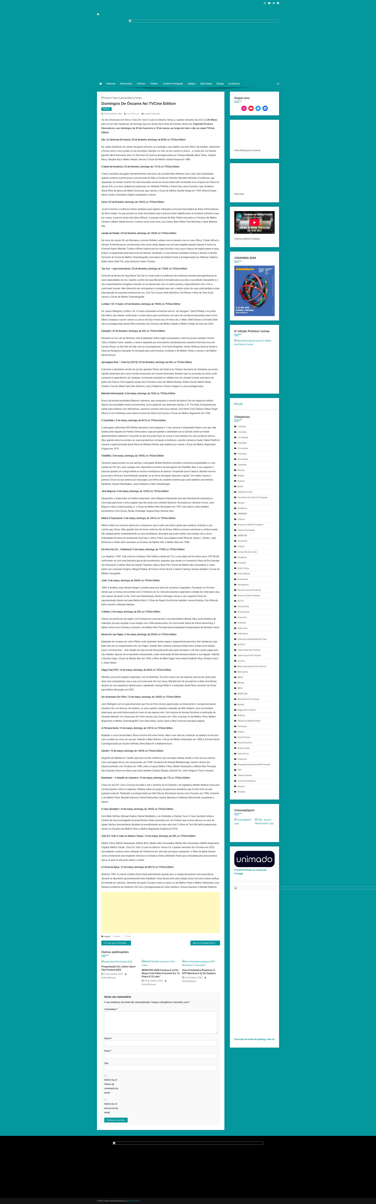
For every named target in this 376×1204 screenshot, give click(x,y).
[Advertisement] (160, 912)
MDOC (240, 677)
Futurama (242, 617)
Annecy (241, 470)
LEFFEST (241, 644)
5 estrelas (242, 465)
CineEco (241, 519)
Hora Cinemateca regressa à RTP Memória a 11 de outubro (199, 972)
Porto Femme (243, 737)
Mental (240, 683)
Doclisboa (241, 557)
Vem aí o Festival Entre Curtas (206, 943)
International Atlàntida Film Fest (252, 639)
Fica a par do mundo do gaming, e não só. (254, 1039)
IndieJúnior (242, 628)
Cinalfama (242, 508)
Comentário (111, 1009)
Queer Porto (243, 753)
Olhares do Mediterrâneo (249, 721)
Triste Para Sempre (246, 781)
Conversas (242, 541)
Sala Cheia (206, 83)
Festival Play (243, 606)
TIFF (239, 770)
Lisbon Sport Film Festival (249, 655)
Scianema (242, 759)
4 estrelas (242, 454)
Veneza (241, 786)
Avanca (241, 481)
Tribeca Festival (244, 775)
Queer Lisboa (243, 748)
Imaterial (241, 623)
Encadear (241, 563)
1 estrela (241, 426)
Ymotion (241, 792)
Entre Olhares (243, 573)
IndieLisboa (242, 633)
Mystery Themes (133, 1201)
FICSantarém (243, 612)
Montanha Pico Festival (248, 699)
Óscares (116, 936)
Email (107, 1050)
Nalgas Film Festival (246, 710)
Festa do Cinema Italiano (248, 595)
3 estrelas (242, 443)
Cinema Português (173, 83)
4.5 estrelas (242, 459)
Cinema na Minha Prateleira (250, 524)
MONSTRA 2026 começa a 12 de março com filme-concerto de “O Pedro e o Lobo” (160, 973)
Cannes (241, 503)
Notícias (110, 83)
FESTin (240, 601)
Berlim (240, 486)
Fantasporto (243, 584)
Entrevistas (126, 83)
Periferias (242, 726)
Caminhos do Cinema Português (252, 497)
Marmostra (242, 672)
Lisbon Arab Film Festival (248, 650)
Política (240, 732)
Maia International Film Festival (251, 666)
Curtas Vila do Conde (247, 552)
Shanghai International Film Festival (253, 764)
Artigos (192, 83)
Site (106, 1063)
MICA (239, 688)
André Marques (132, 114)
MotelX (240, 704)
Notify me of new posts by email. (111, 1108)
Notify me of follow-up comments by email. (111, 1086)
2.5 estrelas (242, 437)
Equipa (220, 83)
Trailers (154, 83)
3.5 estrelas (242, 448)
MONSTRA (242, 694)
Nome (108, 1038)
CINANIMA (242, 514)
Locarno (241, 661)
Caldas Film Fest (244, 492)
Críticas (141, 83)
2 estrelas (242, 432)
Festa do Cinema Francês (249, 590)
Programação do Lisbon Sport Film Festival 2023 (118, 968)
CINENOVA (242, 535)
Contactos (234, 83)
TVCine (128, 936)
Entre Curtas (243, 568)
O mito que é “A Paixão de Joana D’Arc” (118, 943)
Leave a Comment (152, 114)
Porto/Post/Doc (244, 742)
